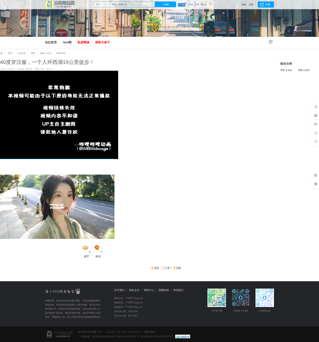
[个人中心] (316, 107)
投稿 (267, 4)
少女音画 (21, 53)
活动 (190, 4)
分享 (167, 268)
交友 (197, 4)
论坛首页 (51, 42)
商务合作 (134, 290)
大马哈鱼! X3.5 (95, 332)
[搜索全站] (316, 141)
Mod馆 (67, 42)
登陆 (244, 4)
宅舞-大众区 (46, 53)
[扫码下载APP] (316, 184)
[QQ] (181, 336)
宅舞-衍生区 (304, 70)
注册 (251, 4)
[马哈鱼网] (60, 4)
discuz (203, 4)
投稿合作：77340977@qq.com (128, 307)
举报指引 (178, 290)
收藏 (178, 268)
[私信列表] (316, 124)
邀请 (157, 268)
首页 (10, 53)
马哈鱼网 (1, 53)
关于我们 (119, 290)
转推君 (28, 69)
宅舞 (33, 53)
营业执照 (85, 336)
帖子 (98, 4)
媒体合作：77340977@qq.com (128, 302)
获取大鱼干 (102, 42)
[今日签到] (316, 115)
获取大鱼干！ (151, 332)
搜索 (166, 4)
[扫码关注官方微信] (316, 175)
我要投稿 (164, 290)
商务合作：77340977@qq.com (128, 298)
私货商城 (83, 42)
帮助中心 (149, 290)
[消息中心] (316, 133)
